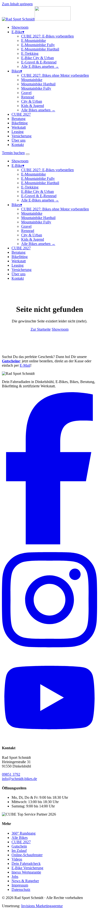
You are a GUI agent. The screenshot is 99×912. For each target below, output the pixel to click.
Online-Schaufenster (27, 855)
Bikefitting (20, 123)
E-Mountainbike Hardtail (40, 49)
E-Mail (25, 365)
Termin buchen (13, 153)
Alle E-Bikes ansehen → (40, 66)
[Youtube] (49, 738)
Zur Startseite (41, 329)
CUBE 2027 (21, 114)
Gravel (26, 93)
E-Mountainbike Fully (38, 45)
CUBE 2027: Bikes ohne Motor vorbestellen (55, 75)
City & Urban (31, 101)
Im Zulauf (19, 851)
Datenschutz (21, 889)
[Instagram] (49, 653)
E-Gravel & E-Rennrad (38, 62)
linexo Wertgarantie (26, 872)
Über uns (18, 140)
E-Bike (18, 32)
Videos (17, 859)
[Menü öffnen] (28, 154)
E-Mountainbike (33, 40)
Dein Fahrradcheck (26, 864)
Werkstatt (19, 127)
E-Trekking (29, 53)
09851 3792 (11, 774)
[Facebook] (49, 543)
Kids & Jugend (32, 106)
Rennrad (27, 97)
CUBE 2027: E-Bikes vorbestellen (47, 36)
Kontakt (18, 145)
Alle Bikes (20, 838)
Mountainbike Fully (36, 88)
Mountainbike (31, 80)
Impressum (20, 885)
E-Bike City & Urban (37, 58)
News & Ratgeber (25, 881)
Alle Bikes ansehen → (38, 110)
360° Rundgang (24, 833)
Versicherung (21, 136)
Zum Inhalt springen (17, 4)
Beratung (18, 119)
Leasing (18, 132)
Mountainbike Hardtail (38, 84)
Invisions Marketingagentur (42, 906)
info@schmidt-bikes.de (19, 779)
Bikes (17, 71)
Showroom (20, 27)
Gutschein (19, 846)
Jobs (15, 876)
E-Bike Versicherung (27, 868)
